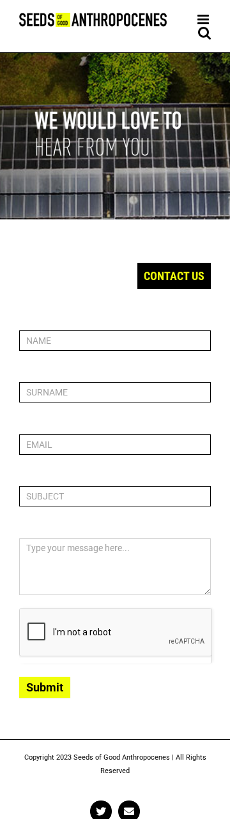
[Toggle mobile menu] (204, 19)
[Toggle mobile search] (204, 33)
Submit (44, 687)
